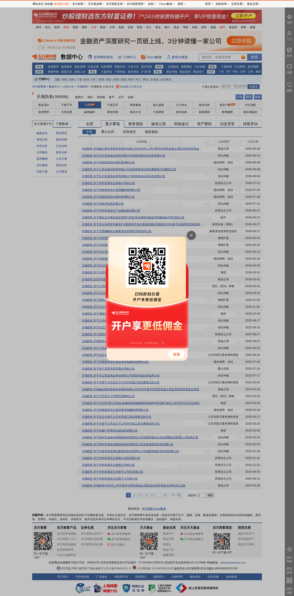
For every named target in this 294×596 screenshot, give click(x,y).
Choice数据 (165, 3)
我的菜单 (221, 3)
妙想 (151, 3)
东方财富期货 (135, 3)
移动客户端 (61, 3)
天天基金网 (95, 3)
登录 (208, 3)
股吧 (180, 3)
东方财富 (77, 3)
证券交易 (236, 3)
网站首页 (38, 3)
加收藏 (49, 3)
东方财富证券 (114, 3)
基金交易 (252, 3)
